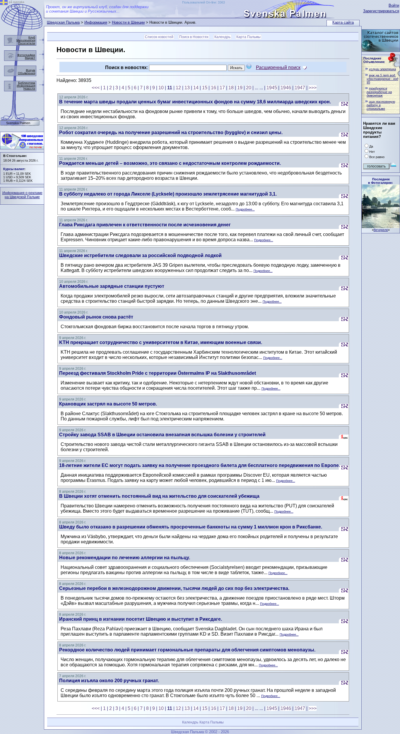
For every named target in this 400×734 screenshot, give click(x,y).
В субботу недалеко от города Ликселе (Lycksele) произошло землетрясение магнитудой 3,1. (168, 193)
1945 (271, 87)
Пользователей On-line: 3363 (203, 2)
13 (187, 87)
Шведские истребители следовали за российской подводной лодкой (140, 255)
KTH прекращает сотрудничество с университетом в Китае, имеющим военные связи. (160, 342)
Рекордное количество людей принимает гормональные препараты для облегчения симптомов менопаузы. (187, 649)
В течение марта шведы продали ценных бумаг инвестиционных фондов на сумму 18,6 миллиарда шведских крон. (195, 101)
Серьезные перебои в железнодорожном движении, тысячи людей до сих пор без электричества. (174, 588)
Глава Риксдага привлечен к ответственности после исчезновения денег (145, 224)
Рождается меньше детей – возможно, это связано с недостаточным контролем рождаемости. (170, 163)
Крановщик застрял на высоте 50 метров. (108, 403)
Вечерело (381, 230)
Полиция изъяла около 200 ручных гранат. (109, 680)
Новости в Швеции (128, 22)
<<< (96, 87)
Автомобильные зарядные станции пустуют (111, 286)
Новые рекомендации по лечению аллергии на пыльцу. (124, 557)
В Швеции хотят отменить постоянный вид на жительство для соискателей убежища (159, 496)
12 (178, 87)
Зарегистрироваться (381, 11)
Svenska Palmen (18, 123)
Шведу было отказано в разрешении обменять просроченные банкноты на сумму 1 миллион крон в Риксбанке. (190, 526)
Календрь (222, 37)
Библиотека (26, 82)
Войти (394, 5)
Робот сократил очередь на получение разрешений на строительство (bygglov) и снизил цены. (171, 132)
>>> (313, 87)
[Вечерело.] (381, 226)
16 (213, 87)
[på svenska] (4, 3)
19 (239, 87)
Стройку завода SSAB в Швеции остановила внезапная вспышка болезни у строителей (162, 434)
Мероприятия (25, 40)
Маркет (30, 57)
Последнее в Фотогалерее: (380, 180)
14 (196, 87)
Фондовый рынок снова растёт (96, 316)
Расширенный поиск (278, 67)
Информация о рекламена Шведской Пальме (22, 195)
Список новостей (159, 37)
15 (204, 87)
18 (231, 87)
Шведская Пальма (63, 22)
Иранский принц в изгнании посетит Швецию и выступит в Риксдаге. (140, 619)
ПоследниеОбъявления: (374, 60)
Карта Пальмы (248, 37)
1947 (300, 87)
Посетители (26, 43)
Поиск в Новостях (193, 37)
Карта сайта (343, 22)
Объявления (26, 73)
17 (222, 87)
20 (248, 87)
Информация (95, 22)
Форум (30, 70)
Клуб (31, 37)
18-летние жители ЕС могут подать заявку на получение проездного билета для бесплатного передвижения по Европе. (199, 465)
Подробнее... (245, 209)
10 (161, 87)
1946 (286, 87)
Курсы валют (13, 169)
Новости (29, 88)
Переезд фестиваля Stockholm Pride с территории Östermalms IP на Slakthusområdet (157, 373)
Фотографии (26, 55)
